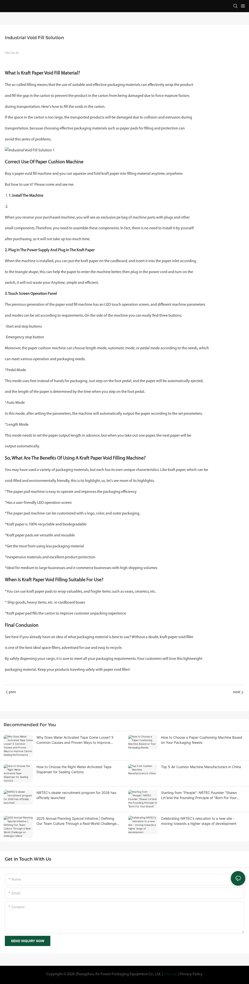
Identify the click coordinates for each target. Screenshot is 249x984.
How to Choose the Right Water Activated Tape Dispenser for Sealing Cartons (73, 769)
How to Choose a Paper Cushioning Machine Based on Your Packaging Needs (201, 740)
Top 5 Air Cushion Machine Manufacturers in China (201, 767)
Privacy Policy (191, 974)
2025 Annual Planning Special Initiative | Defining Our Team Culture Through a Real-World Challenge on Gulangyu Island (76, 821)
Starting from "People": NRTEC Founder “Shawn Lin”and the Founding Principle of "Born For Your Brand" (199, 795)
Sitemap (170, 974)
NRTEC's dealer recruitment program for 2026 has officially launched (76, 795)
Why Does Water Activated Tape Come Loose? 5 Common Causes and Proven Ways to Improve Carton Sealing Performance (75, 740)
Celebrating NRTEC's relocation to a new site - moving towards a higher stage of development (198, 821)
